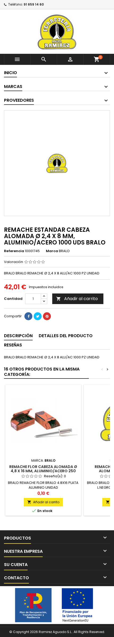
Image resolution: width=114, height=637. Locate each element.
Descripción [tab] (18, 336)
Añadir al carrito (77, 299)
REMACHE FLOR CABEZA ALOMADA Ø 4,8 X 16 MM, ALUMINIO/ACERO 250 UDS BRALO (43, 471)
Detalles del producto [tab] (66, 336)
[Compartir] (28, 316)
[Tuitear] (38, 316)
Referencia (14, 251)
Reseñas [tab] (13, 345)
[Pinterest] (47, 316)
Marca (52, 251)
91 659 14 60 (34, 4)
